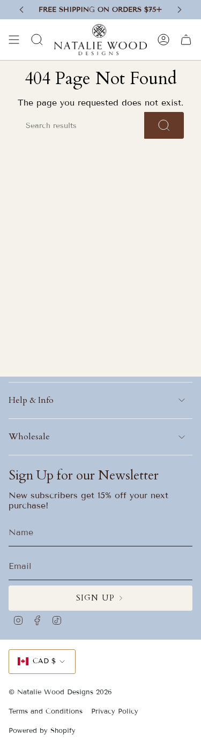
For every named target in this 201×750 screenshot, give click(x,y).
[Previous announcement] (21, 10)
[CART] (186, 39)
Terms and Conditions (46, 711)
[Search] (164, 125)
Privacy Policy (114, 711)
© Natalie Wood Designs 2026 (60, 692)
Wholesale (29, 436)
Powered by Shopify (42, 730)
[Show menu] (14, 39)
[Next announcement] (180, 10)
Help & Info (31, 400)
